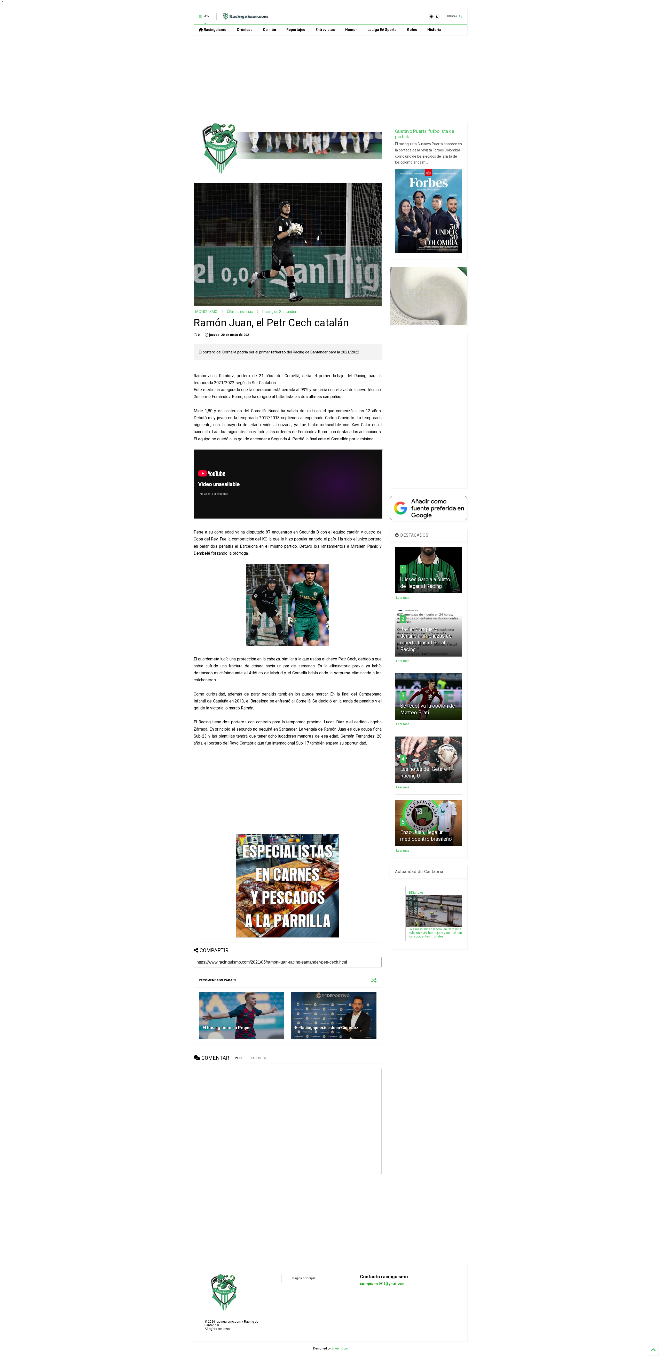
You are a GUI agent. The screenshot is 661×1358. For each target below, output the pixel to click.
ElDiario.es (416, 892)
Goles (412, 30)
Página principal (303, 1278)
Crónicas (245, 30)
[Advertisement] (330, 79)
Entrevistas (325, 30)
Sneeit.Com (340, 1348)
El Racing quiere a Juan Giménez (326, 1027)
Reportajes (295, 30)
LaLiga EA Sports (382, 30)
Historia (434, 30)
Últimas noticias (240, 312)
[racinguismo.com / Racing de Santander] (245, 18)
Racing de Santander (279, 312)
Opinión (269, 30)
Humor (351, 30)
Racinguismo (214, 30)
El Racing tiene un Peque (227, 1027)
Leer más (403, 598)
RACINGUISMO (205, 312)
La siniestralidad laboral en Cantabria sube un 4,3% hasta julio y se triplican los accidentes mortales (435, 932)
